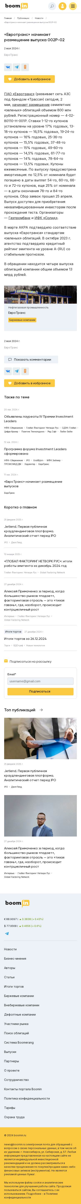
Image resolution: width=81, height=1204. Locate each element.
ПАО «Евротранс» (19, 94)
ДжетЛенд (16, 542)
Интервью (9, 616)
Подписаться (39, 691)
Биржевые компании (19, 996)
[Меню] (73, 6)
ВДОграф (18, 645)
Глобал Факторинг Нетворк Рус (20, 572)
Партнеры (11, 1061)
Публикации (23, 18)
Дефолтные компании (20, 1014)
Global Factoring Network (52, 572)
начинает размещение (31, 105)
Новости (39, 18)
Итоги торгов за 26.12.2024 (25, 639)
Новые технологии (35, 645)
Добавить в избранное (32, 79)
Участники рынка (16, 1024)
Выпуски (10, 1052)
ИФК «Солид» (46, 218)
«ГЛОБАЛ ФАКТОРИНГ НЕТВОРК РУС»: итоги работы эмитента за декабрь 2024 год (38, 563)
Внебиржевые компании (21, 1005)
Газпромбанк (19, 218)
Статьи (9, 977)
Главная (8, 18)
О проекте (12, 1070)
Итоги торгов (13, 631)
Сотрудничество (16, 1080)
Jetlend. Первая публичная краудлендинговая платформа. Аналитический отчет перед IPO (30, 531)
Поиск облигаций (16, 1033)
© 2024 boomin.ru (15, 1135)
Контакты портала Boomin (23, 1089)
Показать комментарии (32, 359)
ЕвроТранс (11, 54)
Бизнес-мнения (15, 958)
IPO (6, 542)
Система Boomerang (19, 1042)
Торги (7, 645)
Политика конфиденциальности (27, 1098)
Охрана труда (14, 1117)
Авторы (9, 968)
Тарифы (9, 1107)
